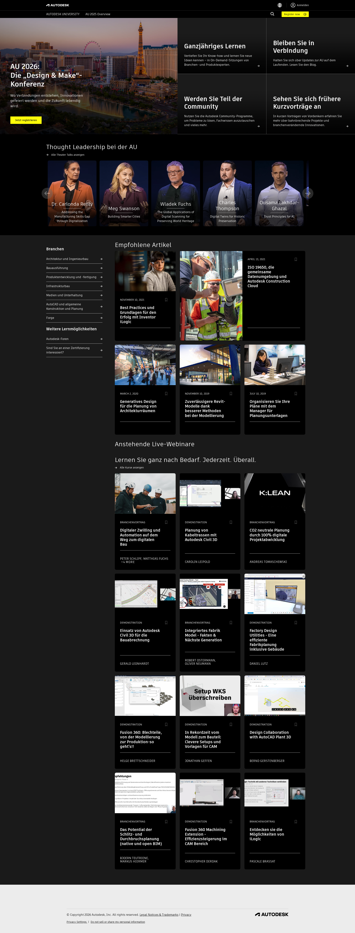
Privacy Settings (77, 922)
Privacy (186, 915)
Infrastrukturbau (58, 286)
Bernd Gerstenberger (267, 760)
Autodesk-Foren (57, 339)
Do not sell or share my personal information (118, 922)
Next (307, 193)
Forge (50, 318)
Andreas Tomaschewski (268, 561)
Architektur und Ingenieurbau (67, 259)
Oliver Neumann (198, 663)
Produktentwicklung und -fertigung (71, 277)
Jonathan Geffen (198, 760)
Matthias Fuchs (155, 558)
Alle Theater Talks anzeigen (67, 155)
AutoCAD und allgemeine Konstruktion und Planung (64, 306)
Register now (292, 14)
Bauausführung (57, 268)
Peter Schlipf (131, 558)
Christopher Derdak (201, 861)
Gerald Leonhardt (134, 663)
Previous (47, 193)
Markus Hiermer (133, 861)
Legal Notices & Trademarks (159, 915)
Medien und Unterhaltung (64, 295)
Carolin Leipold (197, 561)
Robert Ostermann (200, 660)
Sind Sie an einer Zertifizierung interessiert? (68, 350)
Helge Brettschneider (137, 760)
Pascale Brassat (262, 861)
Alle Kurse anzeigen (132, 467)
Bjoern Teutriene (134, 858)
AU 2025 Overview (97, 14)
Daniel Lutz (259, 663)
